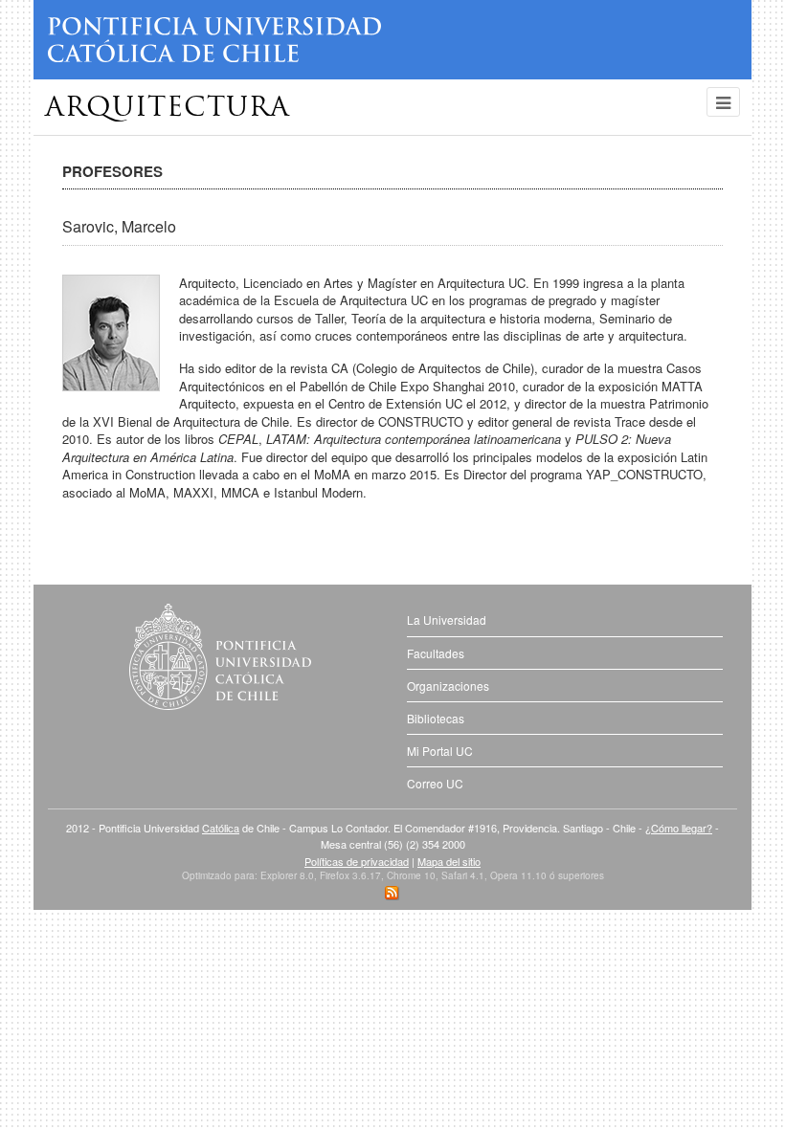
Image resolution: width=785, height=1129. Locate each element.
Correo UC (435, 783)
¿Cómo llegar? (678, 827)
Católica (220, 827)
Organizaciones (448, 685)
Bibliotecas (435, 718)
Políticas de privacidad (356, 861)
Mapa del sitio (449, 861)
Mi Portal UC (440, 750)
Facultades (435, 653)
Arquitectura (167, 109)
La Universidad (446, 619)
